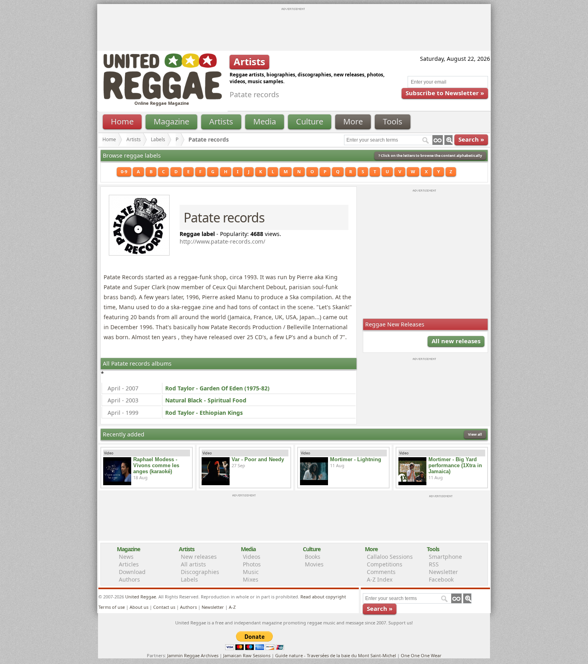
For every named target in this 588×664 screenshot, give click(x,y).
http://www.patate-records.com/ (222, 241)
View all (475, 434)
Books (312, 556)
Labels (158, 139)
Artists (221, 121)
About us (139, 607)
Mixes (250, 579)
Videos (251, 556)
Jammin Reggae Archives (192, 655)
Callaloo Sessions (390, 556)
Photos (252, 564)
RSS (434, 564)
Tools (392, 121)
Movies (314, 564)
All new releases (456, 341)
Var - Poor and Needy (258, 459)
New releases (199, 556)
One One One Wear (421, 655)
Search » (471, 139)
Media (264, 121)
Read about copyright (323, 597)
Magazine (171, 121)
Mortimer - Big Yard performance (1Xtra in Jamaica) (455, 465)
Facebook (441, 579)
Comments (381, 572)
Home (122, 121)
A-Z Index (379, 579)
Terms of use (111, 607)
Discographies (200, 572)
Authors (129, 579)
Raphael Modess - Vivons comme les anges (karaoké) (156, 465)
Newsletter (443, 572)
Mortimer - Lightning (355, 459)
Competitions (384, 564)
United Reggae (140, 597)
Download (132, 572)
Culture (309, 121)
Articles (129, 564)
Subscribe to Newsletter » (445, 93)
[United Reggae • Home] (162, 98)
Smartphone (445, 556)
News (126, 556)
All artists (193, 564)
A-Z (232, 607)
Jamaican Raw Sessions (246, 655)
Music (251, 572)
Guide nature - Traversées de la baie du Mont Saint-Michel (335, 655)
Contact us (164, 607)
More (353, 121)
